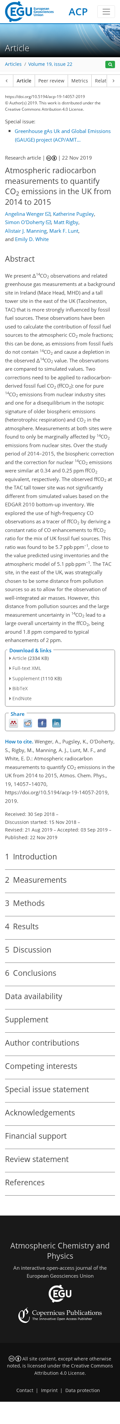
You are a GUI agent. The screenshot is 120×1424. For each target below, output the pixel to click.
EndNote (22, 698)
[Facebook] (42, 723)
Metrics (79, 81)
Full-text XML (26, 668)
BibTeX (20, 688)
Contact (24, 1390)
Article (24, 81)
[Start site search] (110, 64)
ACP (78, 11)
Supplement (26, 678)
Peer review (51, 81)
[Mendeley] (13, 723)
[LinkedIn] (56, 723)
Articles (13, 64)
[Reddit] (27, 723)
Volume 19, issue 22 (50, 64)
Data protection (82, 1390)
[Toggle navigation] (106, 11)
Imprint (49, 1390)
